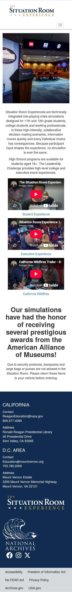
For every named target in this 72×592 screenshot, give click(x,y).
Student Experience (36, 214)
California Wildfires (36, 293)
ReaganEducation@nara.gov (23, 416)
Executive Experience (36, 253)
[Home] (31, 10)
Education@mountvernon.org (23, 461)
